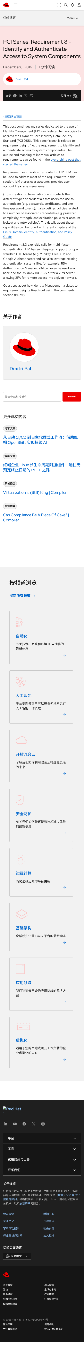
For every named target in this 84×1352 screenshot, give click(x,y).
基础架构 (23, 928)
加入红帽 (48, 1235)
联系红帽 (8, 1294)
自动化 (22, 636)
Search (72, 396)
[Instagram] (43, 1125)
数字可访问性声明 (53, 1329)
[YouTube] (15, 1125)
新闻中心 (48, 1214)
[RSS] (75, 95)
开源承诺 (48, 1221)
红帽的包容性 (10, 1299)
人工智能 (23, 695)
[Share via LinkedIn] (20, 95)
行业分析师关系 (12, 1235)
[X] (33, 1125)
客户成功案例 (11, 1228)
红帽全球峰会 (10, 1303)
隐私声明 (8, 1324)
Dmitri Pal (22, 79)
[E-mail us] (31, 95)
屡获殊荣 (25, 1203)
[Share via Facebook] (15, 95)
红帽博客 (9, 18)
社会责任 (48, 1228)
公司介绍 (8, 1214)
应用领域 (23, 983)
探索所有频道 (19, 596)
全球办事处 (50, 1289)
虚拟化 (22, 1040)
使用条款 (49, 1324)
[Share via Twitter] (25, 95)
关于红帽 (8, 1284)
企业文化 (8, 1221)
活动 (5, 1289)
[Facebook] (24, 1125)
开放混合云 (25, 754)
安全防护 (23, 814)
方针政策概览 (10, 1329)
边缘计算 (23, 873)
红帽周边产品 (51, 1299)
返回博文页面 (13, 116)
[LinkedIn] (5, 1125)
